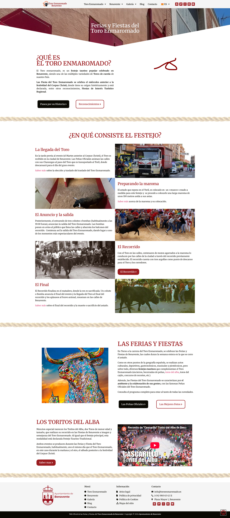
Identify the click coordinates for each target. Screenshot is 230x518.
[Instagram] (185, 4)
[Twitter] (180, 4)
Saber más (40, 170)
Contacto (152, 4)
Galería (130, 4)
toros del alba (172, 372)
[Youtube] (193, 4)
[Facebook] (176, 4)
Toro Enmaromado (93, 4)
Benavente (114, 4)
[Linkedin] (189, 4)
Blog (142, 4)
